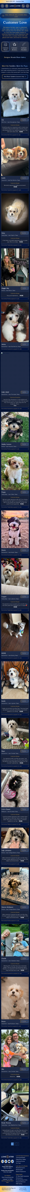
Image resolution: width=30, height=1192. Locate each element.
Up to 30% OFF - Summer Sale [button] (15, 1)
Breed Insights (19, 1169)
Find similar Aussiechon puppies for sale (11, 349)
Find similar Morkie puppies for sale (10, 298)
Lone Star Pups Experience (22, 1155)
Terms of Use (22, 1188)
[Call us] (23, 6)
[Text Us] (27, 6)
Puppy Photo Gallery (21, 1159)
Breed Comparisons (21, 1171)
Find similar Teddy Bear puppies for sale (11, 245)
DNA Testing (19, 1183)
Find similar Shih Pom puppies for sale (10, 134)
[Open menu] (2, 6)
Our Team (18, 1163)
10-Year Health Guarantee (22, 1176)
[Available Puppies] (7, 6)
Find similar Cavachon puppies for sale (11, 190)
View (15, 405)
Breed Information (20, 1167)
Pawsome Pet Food (20, 1182)
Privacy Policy (23, 1189)
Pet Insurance (19, 1178)
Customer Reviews (20, 1157)
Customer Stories (20, 1161)
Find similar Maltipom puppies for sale (10, 824)
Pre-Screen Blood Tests (21, 1180)
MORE (21, 131)
